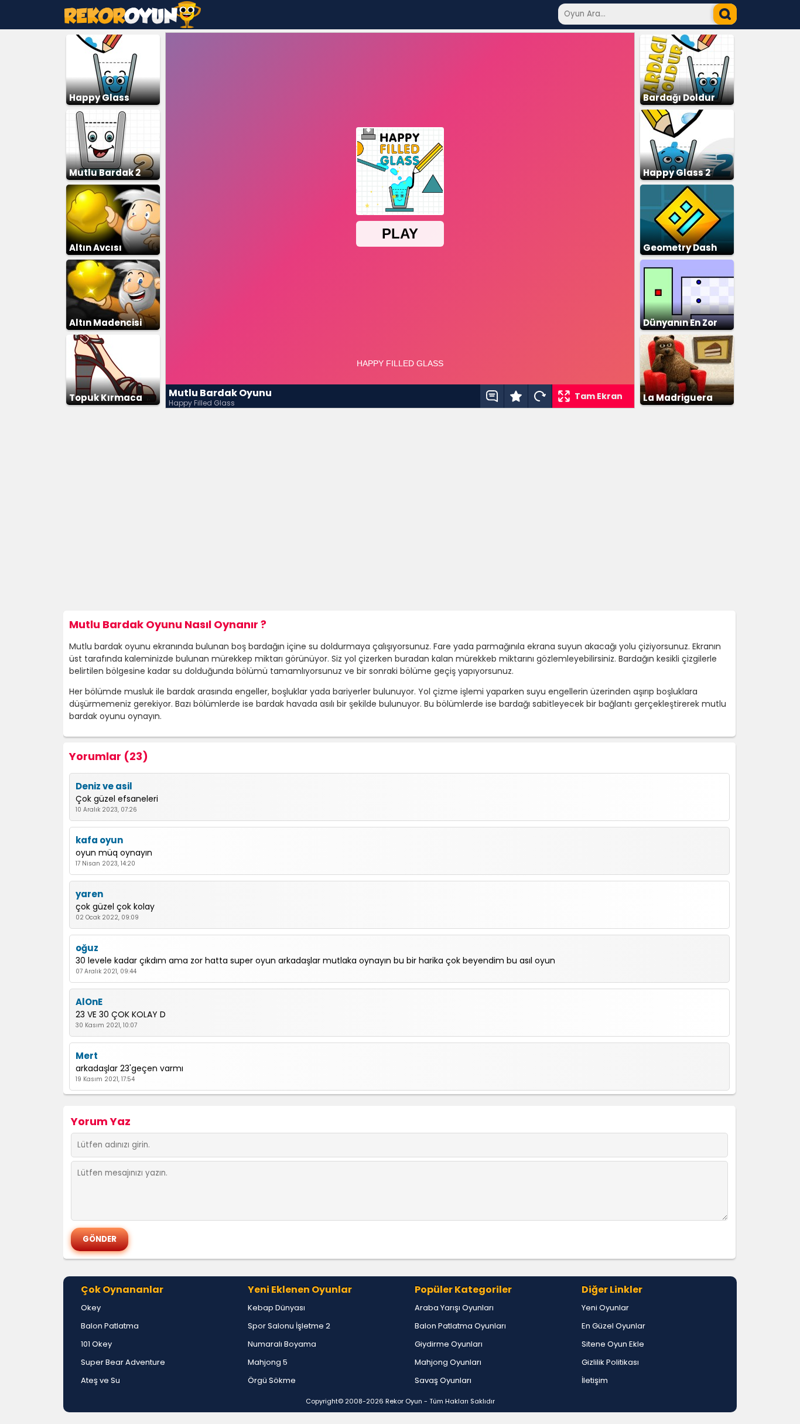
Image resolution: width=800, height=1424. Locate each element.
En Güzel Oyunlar (613, 1325)
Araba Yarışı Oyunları (454, 1307)
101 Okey (96, 1344)
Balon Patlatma (110, 1325)
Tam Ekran (599, 396)
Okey (91, 1307)
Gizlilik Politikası (610, 1362)
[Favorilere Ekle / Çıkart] (516, 396)
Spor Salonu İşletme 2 (289, 1325)
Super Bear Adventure (123, 1362)
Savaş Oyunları (443, 1380)
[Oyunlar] (132, 25)
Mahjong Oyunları (448, 1362)
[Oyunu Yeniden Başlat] (540, 396)
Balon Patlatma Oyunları (460, 1325)
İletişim (595, 1380)
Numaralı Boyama (282, 1344)
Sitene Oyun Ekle (613, 1344)
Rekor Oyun (403, 1401)
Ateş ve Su (100, 1380)
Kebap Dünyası (276, 1307)
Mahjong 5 (268, 1362)
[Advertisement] (400, 510)
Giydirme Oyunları (449, 1344)
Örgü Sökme (272, 1380)
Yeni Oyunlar (605, 1307)
